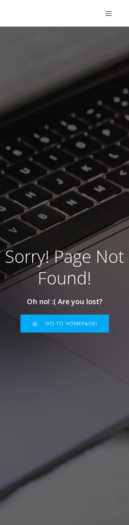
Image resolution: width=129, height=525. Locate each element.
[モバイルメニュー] (108, 13)
